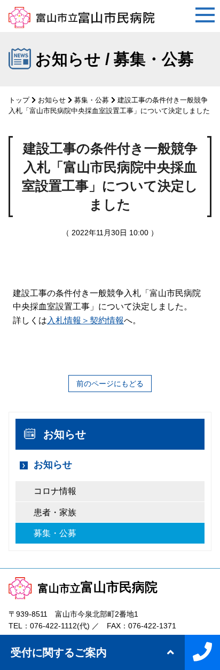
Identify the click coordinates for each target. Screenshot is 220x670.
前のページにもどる (110, 383)
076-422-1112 (53, 625)
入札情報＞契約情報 (85, 320)
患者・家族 (55, 512)
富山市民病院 (98, 587)
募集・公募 (91, 100)
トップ (19, 100)
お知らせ (52, 100)
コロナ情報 (55, 491)
